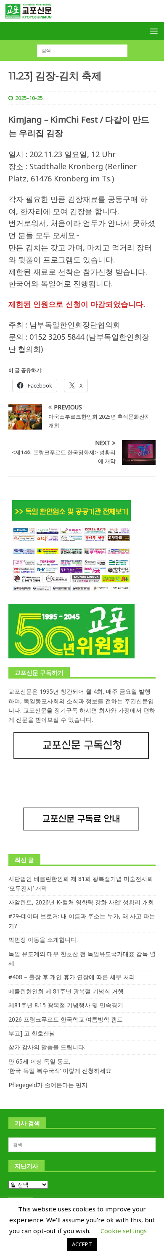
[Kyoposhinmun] (82, 17)
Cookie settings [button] (124, 1231)
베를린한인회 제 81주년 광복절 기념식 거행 (66, 991)
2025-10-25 (29, 98)
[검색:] (82, 50)
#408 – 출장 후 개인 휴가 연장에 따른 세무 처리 (71, 977)
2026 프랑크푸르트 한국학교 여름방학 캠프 (65, 1019)
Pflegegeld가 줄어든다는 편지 (47, 1085)
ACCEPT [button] (82, 1244)
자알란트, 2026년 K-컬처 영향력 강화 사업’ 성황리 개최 (81, 902)
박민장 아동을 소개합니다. (43, 940)
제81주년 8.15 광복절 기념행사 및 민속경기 (65, 1005)
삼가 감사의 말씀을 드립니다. (46, 1047)
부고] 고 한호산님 (31, 1033)
